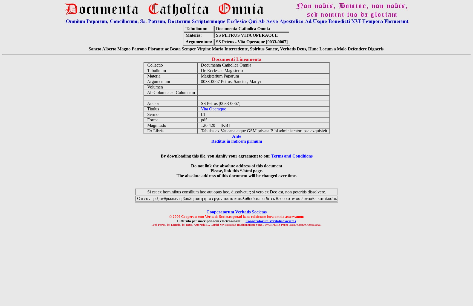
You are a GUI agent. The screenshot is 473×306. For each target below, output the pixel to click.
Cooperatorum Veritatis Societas (271, 221)
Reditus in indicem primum (236, 141)
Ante (236, 136)
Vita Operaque (213, 109)
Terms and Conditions (292, 156)
